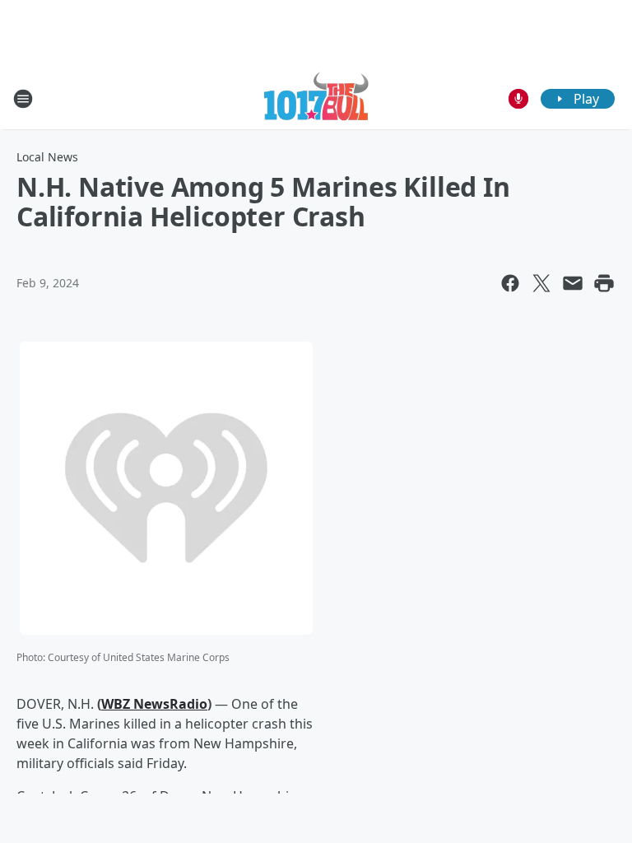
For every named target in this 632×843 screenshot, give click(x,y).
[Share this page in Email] (572, 283)
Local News (47, 157)
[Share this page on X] (541, 283)
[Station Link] (316, 98)
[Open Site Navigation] (23, 99)
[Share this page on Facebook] (510, 283)
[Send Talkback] (518, 99)
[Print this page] (604, 283)
